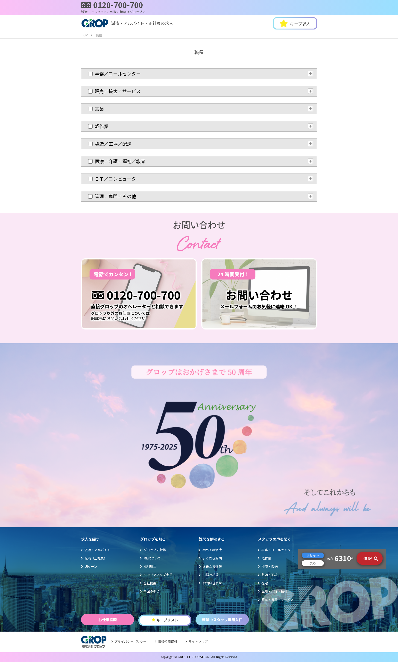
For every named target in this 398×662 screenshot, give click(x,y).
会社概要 (149, 583)
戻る (313, 563)
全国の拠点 (151, 591)
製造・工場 (269, 574)
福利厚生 (149, 566)
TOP (84, 35)
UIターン (91, 566)
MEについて (152, 558)
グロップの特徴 (154, 549)
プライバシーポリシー (130, 641)
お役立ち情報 (212, 566)
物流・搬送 (269, 566)
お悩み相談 (210, 574)
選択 (368, 558)
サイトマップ (198, 641)
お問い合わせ (212, 583)
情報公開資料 (167, 641)
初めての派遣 (212, 549)
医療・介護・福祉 (274, 591)
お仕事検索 (107, 619)
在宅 (264, 583)
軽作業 (266, 558)
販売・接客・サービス (277, 599)
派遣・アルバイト (97, 549)
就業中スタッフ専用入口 (222, 619)
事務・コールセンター (277, 549)
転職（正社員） (96, 558)
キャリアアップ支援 (158, 574)
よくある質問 (212, 558)
